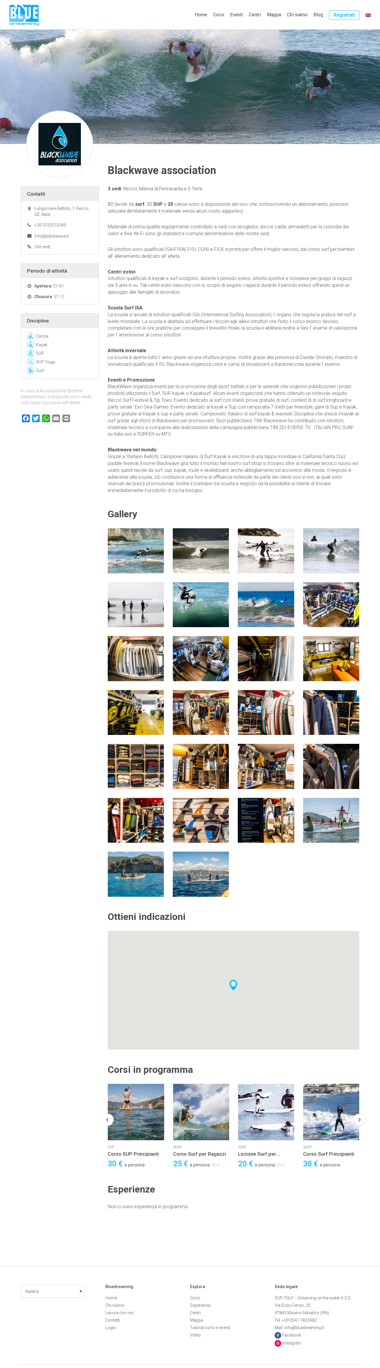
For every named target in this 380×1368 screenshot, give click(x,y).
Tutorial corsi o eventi (210, 1327)
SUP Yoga (45, 362)
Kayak (42, 344)
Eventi (236, 15)
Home (201, 15)
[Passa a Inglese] (368, 14)
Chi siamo (297, 15)
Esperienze (200, 1305)
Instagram (291, 1343)
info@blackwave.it (51, 236)
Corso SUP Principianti (133, 1154)
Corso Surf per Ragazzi (199, 1154)
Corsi (218, 15)
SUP (111, 1147)
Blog (318, 15)
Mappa (274, 15)
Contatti (112, 1320)
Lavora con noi (119, 1312)
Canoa (42, 336)
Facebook (291, 1335)
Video (195, 1335)
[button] (53, 1291)
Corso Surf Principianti (328, 1154)
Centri (255, 15)
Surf (177, 1147)
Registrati (344, 15)
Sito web (42, 246)
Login (110, 1327)
